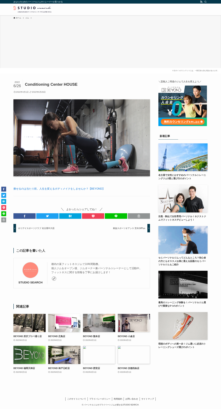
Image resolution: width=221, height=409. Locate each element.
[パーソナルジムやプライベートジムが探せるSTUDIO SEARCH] (32, 9)
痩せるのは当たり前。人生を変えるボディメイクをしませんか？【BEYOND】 (59, 188)
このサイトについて (76, 399)
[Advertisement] (110, 43)
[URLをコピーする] (139, 216)
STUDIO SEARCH (30, 282)
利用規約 (118, 399)
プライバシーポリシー (99, 399)
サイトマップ (147, 399)
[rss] (201, 2)
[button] (24, 216)
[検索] (205, 2)
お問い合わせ (131, 399)
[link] (54, 278)
